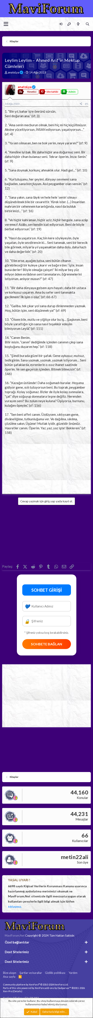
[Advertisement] (46, 463)
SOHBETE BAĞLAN (46, 644)
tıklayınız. (15, 906)
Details (17, 991)
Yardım (73, 972)
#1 (86, 103)
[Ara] (87, 24)
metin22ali (74, 857)
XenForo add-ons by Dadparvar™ (53, 988)
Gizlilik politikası (55, 972)
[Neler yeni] (78, 24)
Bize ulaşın (9, 972)
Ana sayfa (9, 976)
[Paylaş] (81, 103)
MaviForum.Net (14, 935)
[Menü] (6, 24)
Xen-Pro (7, 991)
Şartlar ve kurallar (30, 972)
